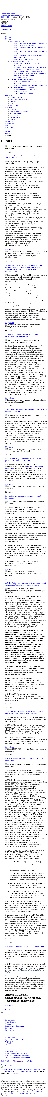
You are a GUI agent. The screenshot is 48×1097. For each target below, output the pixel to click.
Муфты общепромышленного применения (30, 43)
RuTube (40, 970)
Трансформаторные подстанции (22, 87)
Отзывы (8, 1024)
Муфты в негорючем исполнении (27, 45)
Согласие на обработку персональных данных (18, 1071)
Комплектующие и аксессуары (26, 59)
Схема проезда (6, 1065)
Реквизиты (9, 1030)
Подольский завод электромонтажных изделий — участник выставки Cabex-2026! (24, 460)
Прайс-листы (10, 1038)
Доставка (8, 1044)
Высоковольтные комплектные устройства (30, 85)
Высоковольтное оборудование (21, 79)
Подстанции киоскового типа (25, 89)
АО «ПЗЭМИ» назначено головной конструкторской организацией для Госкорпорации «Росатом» (25, 584)
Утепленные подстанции (23, 93)
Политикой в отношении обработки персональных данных (21, 1092)
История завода (11, 1020)
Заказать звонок (20, 1061)
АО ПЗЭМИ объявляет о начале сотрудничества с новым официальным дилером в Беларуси (24, 712)
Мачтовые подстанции (23, 91)
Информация (6, 1034)
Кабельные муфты (17, 41)
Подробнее (9, 249)
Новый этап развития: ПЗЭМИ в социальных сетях (25, 946)
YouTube (8, 972)
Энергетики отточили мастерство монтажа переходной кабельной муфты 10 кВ (21, 335)
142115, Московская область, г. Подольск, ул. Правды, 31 (22, 1063)
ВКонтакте (24, 970)
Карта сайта (14, 1073)
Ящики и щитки (20, 77)
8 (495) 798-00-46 (7, 17)
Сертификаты (10, 1022)
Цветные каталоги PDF (14, 1040)
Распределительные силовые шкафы (28, 71)
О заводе (4, 1016)
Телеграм (32, 970)
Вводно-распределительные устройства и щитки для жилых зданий (30, 74)
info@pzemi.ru (32, 1061)
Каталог (8, 37)
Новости (8, 1028)
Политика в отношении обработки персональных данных (23, 1069)
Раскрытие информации (14, 1026)
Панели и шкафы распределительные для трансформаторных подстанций (30, 68)
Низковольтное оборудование (21, 61)
